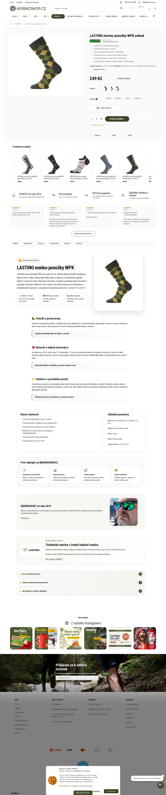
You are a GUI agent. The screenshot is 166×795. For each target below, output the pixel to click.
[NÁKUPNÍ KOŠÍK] (155, 8)
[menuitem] (15, 16)
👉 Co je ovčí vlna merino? (80, 574)
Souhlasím (112, 791)
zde (90, 786)
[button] (12, 168)
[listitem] (27, 169)
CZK (140, 7)
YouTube (129, 722)
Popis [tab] (15, 243)
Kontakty (19, 2)
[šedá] (111, 88)
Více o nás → (25, 518)
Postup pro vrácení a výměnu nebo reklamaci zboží (63, 715)
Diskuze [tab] (67, 243)
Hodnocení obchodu (32, 2)
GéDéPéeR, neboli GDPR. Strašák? (100, 709)
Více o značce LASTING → (54, 559)
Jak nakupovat (56, 704)
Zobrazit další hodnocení (82, 234)
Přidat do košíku (116, 119)
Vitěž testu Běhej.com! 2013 (98, 714)
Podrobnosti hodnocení (110, 41)
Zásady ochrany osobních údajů (62, 722)
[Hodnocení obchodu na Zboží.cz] (15, 793)
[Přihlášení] (149, 9)
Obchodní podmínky (21, 725)
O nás (12, 2)
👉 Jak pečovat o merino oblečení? (80, 591)
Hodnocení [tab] (54, 243)
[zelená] (117, 88)
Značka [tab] (79, 243)
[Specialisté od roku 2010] (35, 474)
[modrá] (105, 88)
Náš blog (17, 716)
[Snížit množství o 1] (92, 119)
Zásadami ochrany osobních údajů (87, 683)
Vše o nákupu (19, 712)
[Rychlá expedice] (65, 474)
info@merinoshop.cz (133, 704)
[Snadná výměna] (96, 474)
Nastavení (96, 791)
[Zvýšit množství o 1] (101, 119)
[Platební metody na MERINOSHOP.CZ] (55, 750)
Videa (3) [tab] (41, 243)
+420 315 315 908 (131, 709)
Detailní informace (99, 69)
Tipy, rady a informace (22, 721)
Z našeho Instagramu (86, 623)
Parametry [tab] (28, 243)
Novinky (17, 733)
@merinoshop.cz (131, 727)
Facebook (129, 713)
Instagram (129, 718)
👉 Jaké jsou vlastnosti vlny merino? (80, 582)
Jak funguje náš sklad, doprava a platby (64, 709)
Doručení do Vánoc (95, 704)
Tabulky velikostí (20, 729)
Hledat (122, 8)
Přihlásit (106, 674)
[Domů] (12, 24)
